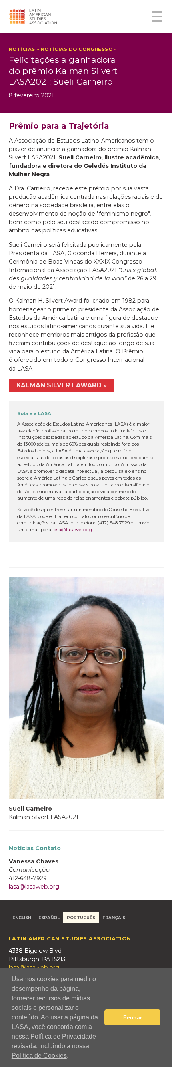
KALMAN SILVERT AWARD (59, 385)
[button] (71, 1056)
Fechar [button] (132, 1017)
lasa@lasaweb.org (72, 529)
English (21, 917)
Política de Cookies (39, 1055)
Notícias (22, 49)
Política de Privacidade (63, 1036)
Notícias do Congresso (77, 49)
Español (49, 917)
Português (81, 917)
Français (113, 917)
